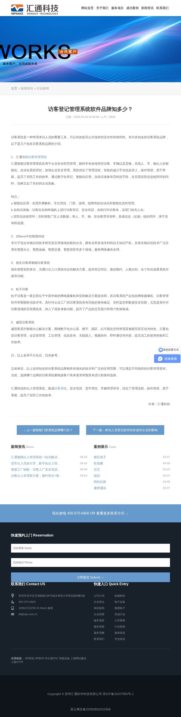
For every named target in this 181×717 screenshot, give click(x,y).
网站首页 (87, 8)
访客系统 (60, 388)
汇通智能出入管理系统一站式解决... (35, 457)
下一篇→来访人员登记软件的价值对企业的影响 (125, 430)
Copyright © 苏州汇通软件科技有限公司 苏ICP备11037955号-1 (90, 694)
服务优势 (99, 626)
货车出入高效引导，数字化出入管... (35, 463)
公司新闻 (120, 620)
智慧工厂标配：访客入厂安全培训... (35, 469)
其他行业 (120, 614)
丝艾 (97, 469)
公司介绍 (99, 595)
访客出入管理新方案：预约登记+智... (36, 475)
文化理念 (99, 601)
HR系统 (29, 658)
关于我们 (102, 8)
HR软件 (39, 658)
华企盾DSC (51, 658)
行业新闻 (120, 626)
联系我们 (162, 8)
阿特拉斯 (100, 482)
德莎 (97, 475)
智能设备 (64, 658)
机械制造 (120, 595)
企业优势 (99, 614)
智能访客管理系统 (34, 157)
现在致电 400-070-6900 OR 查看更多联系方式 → (90, 513)
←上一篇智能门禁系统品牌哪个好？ (48, 430)
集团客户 (120, 608)
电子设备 (120, 601)
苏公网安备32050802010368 (90, 709)
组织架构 (99, 608)
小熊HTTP (17, 662)
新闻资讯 (147, 8)
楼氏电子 (100, 457)
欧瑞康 (98, 463)
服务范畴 (99, 632)
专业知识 (120, 639)
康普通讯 (100, 488)
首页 (14, 88)
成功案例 (132, 8)
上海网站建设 (78, 658)
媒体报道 (120, 632)
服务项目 (117, 8)
